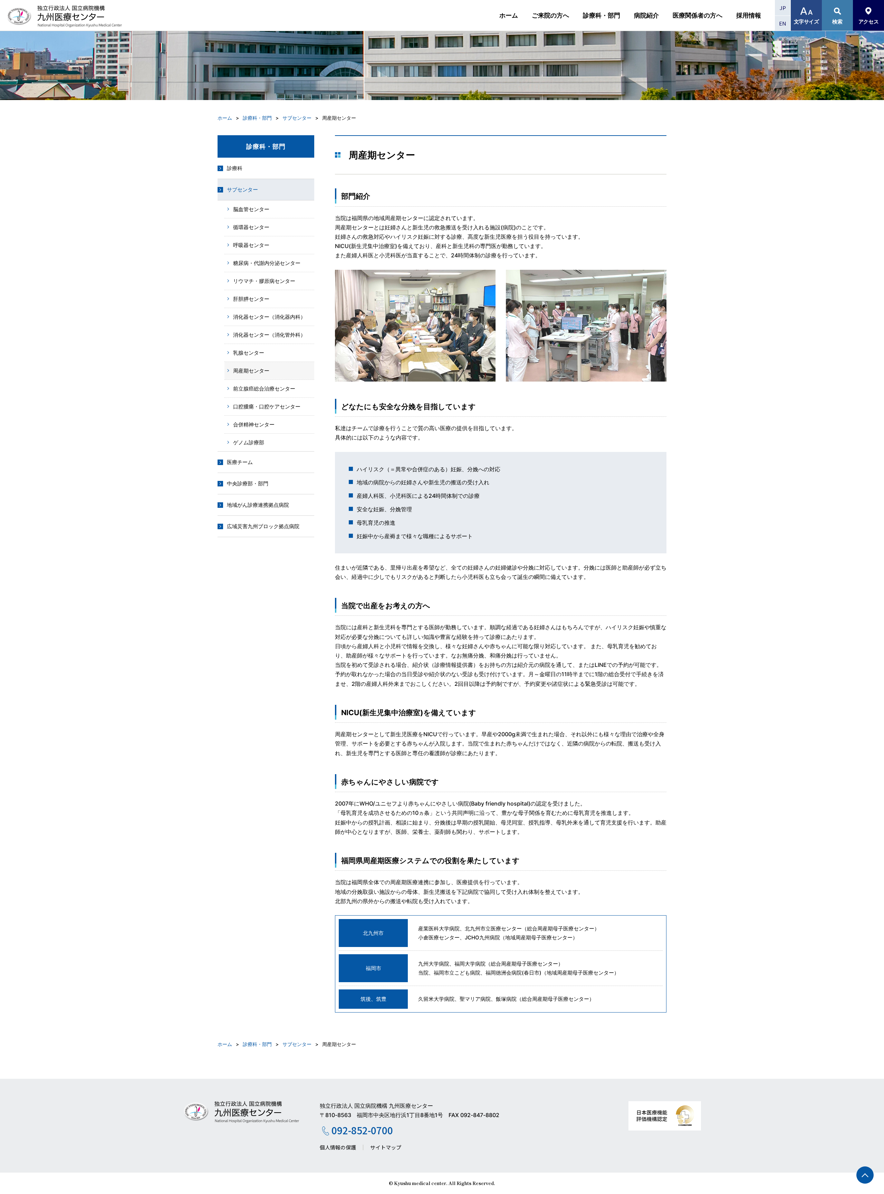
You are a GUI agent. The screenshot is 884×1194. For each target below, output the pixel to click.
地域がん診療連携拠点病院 (258, 505)
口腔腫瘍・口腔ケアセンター (266, 406)
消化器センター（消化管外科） (269, 335)
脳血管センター (251, 209)
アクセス (868, 21)
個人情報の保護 (338, 1147)
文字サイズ (806, 21)
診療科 (234, 168)
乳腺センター (248, 352)
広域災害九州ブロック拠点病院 (263, 526)
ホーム (508, 15)
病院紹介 (646, 15)
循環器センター (251, 227)
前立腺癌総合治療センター (264, 388)
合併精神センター (254, 424)
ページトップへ (865, 1175)
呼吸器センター (251, 245)
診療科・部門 (601, 15)
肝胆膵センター (251, 299)
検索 (837, 21)
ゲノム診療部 (248, 442)
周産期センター (251, 370)
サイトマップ (385, 1147)
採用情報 (748, 15)
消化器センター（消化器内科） (269, 317)
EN (782, 23)
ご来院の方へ (550, 15)
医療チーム (240, 462)
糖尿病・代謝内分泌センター (266, 263)
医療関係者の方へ (697, 15)
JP (783, 7)
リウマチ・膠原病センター (264, 281)
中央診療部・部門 (247, 483)
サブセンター (296, 118)
